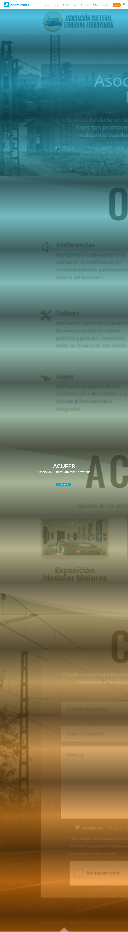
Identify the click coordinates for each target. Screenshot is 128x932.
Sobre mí (96, 5)
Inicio (47, 5)
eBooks (117, 5)
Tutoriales (85, 5)
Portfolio (66, 5)
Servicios (55, 5)
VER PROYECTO (63, 484)
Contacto (106, 5)
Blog (74, 5)
